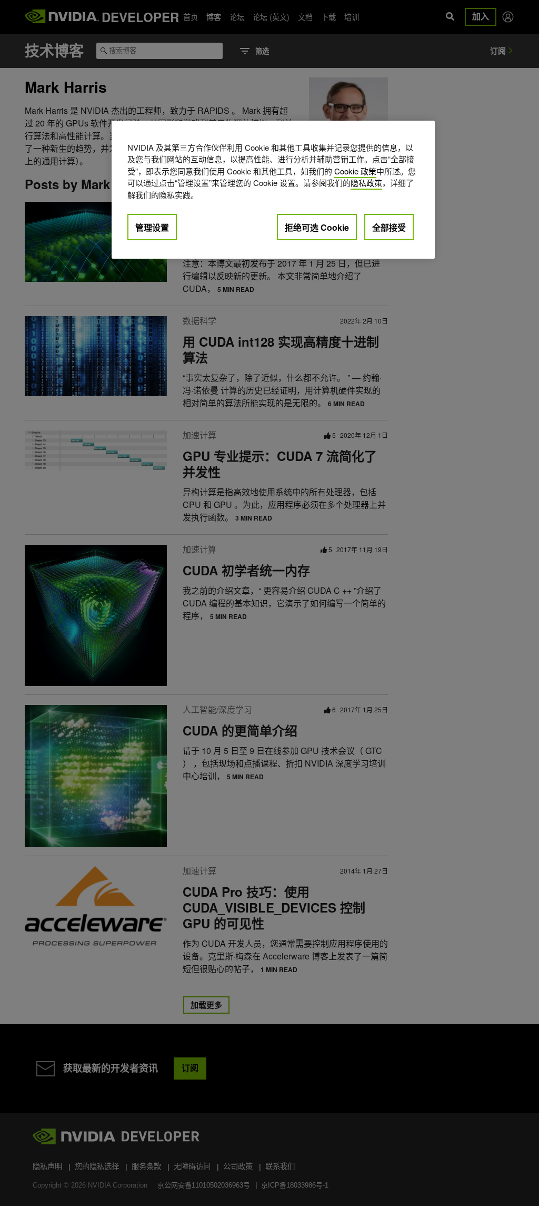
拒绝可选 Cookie (317, 227)
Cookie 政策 (355, 171)
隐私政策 (366, 182)
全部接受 (389, 227)
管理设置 (152, 227)
